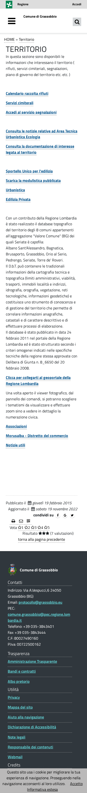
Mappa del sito (20, 707)
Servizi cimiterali (19, 103)
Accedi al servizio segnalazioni (31, 112)
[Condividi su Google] (65, 515)
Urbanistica (15, 190)
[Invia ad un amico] (21, 521)
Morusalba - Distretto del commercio (37, 435)
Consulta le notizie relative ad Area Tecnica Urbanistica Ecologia (41, 134)
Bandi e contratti (22, 671)
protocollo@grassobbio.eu (40, 602)
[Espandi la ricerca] (77, 22)
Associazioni (16, 426)
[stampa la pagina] (13, 521)
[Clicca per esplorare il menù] (11, 21)
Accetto (76, 783)
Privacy (14, 697)
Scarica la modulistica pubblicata (33, 180)
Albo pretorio (18, 681)
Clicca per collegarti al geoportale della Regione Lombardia (38, 380)
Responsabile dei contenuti (30, 747)
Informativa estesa (42, 789)
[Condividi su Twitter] (72, 515)
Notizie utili (15, 445)
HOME (9, 39)
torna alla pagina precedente (41, 539)
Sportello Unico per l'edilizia (29, 171)
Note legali (16, 737)
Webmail (15, 757)
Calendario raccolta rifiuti (27, 93)
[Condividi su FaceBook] (57, 515)
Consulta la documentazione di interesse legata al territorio (40, 149)
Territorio (26, 39)
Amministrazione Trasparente (32, 661)
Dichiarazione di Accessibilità (32, 727)
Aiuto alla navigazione (26, 717)
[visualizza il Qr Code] (28, 521)
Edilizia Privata (18, 199)
